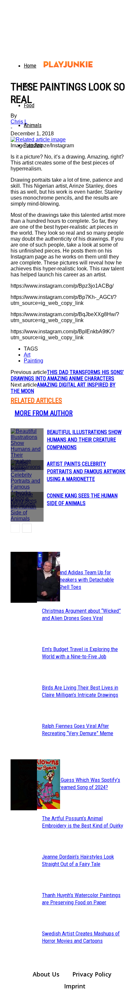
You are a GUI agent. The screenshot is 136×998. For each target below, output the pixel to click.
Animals (33, 125)
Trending (33, 145)
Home (30, 65)
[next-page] (27, 528)
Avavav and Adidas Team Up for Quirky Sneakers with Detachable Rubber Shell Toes (78, 579)
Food (29, 105)
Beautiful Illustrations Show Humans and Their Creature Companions (84, 440)
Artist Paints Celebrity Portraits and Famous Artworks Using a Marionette (87, 471)
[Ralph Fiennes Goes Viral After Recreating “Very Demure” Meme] (24, 577)
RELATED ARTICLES (36, 400)
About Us (46, 974)
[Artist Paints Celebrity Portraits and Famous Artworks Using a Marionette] (27, 484)
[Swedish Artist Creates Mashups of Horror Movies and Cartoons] (24, 784)
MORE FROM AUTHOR (44, 413)
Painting (33, 360)
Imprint (74, 986)
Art (27, 85)
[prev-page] (15, 528)
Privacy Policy (92, 974)
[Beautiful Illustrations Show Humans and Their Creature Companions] (27, 449)
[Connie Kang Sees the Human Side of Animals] (27, 507)
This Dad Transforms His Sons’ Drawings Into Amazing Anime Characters (67, 375)
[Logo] (14, 60)
